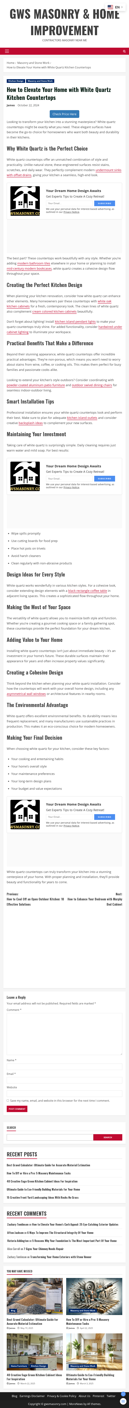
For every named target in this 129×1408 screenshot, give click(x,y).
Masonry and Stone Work (40, 80)
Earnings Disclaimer (32, 1396)
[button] (7, 51)
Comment (14, 1010)
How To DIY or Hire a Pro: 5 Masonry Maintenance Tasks (39, 1173)
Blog (13, 1310)
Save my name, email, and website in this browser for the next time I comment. (60, 1100)
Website (12, 1087)
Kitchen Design (16, 80)
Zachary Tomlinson (17, 1224)
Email (11, 1074)
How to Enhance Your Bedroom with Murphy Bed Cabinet (95, 899)
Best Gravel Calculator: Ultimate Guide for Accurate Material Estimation (48, 1165)
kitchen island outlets (82, 418)
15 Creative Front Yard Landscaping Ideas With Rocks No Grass (43, 1197)
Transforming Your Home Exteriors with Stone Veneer (61, 1257)
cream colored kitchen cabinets (54, 311)
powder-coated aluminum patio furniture (36, 385)
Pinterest (98, 1396)
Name (11, 1060)
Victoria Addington (18, 1241)
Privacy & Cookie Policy (61, 1396)
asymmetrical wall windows (26, 694)
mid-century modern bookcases (29, 268)
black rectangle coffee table (87, 591)
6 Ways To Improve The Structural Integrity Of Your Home (60, 1233)
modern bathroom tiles (33, 263)
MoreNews (76, 1404)
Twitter (111, 1396)
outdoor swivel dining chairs (92, 385)
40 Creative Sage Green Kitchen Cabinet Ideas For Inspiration (42, 1181)
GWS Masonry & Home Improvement (65, 22)
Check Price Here (64, 114)
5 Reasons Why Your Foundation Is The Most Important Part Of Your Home (74, 1241)
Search (11, 1128)
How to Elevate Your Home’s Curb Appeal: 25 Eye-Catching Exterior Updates (75, 1224)
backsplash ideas (31, 423)
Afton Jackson (15, 1233)
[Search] (124, 51)
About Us (84, 1396)
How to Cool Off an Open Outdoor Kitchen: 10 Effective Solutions (35, 899)
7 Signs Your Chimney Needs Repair (44, 1249)
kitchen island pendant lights (75, 321)
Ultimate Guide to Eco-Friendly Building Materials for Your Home (43, 1189)
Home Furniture (19, 1366)
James (11, 105)
